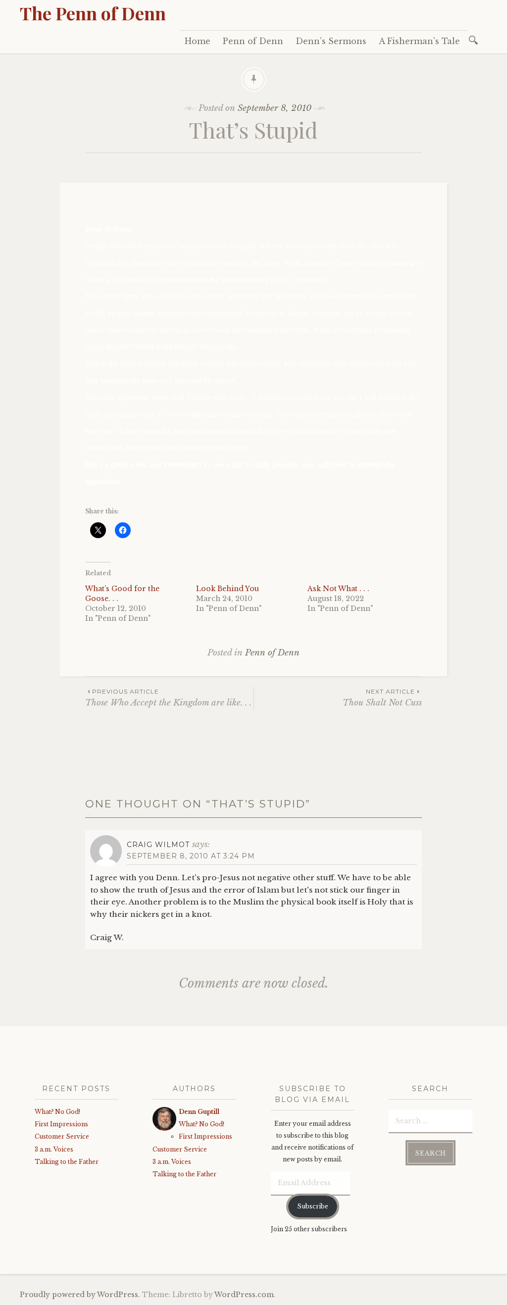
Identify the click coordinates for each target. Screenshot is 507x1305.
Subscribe (312, 1206)
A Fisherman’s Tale (419, 41)
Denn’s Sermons (331, 41)
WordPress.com (244, 1294)
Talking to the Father (67, 1161)
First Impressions (61, 1124)
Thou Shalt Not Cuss (382, 698)
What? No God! (57, 1111)
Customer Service (62, 1136)
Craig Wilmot (158, 844)
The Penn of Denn (93, 13)
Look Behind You (227, 588)
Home (197, 41)
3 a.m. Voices (54, 1149)
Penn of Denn (253, 41)
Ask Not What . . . (338, 588)
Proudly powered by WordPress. (80, 1294)
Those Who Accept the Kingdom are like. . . (168, 698)
